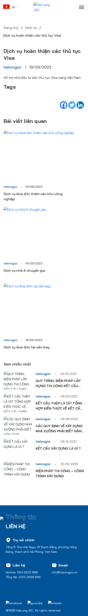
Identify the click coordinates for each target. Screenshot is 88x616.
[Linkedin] (80, 105)
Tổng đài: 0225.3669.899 (23, 577)
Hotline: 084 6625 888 (22, 572)
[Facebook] (63, 105)
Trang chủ (10, 27)
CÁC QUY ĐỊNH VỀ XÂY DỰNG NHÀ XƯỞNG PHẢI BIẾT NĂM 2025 (59, 431)
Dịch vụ (31, 27)
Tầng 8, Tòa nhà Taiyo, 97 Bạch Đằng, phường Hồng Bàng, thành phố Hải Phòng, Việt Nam (41, 549)
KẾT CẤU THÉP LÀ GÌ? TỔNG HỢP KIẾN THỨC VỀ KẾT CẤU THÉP (59, 408)
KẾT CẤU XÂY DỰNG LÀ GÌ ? (58, 448)
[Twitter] (72, 105)
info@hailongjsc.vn (64, 572)
